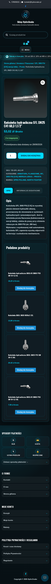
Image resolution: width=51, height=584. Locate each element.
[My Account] (24, 43)
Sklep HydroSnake (25, 22)
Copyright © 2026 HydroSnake (25, 579)
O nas (5, 487)
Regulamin (8, 560)
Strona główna (9, 63)
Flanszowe (29, 63)
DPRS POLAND (20, 180)
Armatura (20, 63)
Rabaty (6, 527)
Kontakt (6, 480)
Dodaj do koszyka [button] (25, 288)
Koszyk (6, 513)
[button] (42, 82)
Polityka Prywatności (12, 553)
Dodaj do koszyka (30, 156)
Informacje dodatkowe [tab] (28, 191)
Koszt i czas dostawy (12, 546)
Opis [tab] (8, 191)
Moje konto (8, 520)
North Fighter (34, 180)
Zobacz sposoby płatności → (15, 462)
